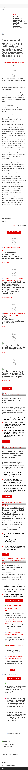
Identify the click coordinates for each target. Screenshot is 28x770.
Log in (13, 225)
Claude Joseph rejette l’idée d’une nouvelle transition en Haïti (14, 400)
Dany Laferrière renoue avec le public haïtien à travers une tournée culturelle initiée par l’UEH (14, 454)
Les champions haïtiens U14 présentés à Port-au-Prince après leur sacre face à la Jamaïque (19, 21)
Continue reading (6, 262)
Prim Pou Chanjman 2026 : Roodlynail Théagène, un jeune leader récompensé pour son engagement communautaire (13, 481)
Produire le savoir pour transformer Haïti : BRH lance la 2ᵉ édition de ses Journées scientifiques (13, 374)
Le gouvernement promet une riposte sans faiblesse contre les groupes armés (14, 663)
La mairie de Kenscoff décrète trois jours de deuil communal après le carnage (15, 626)
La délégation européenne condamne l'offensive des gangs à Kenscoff (14, 639)
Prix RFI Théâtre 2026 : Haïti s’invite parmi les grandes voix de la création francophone (15, 474)
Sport (15, 14)
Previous (24, 22)
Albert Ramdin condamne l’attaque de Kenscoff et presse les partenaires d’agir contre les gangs (15, 650)
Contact (4, 768)
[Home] (4, 9)
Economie (5, 223)
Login (19, 1)
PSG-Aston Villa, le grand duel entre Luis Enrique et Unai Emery (15, 590)
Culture (4, 449)
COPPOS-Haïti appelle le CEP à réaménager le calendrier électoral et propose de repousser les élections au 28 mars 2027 (14, 425)
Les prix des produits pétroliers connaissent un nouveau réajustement (13, 347)
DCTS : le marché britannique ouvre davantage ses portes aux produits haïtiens (13, 320)
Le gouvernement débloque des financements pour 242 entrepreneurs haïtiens (12, 255)
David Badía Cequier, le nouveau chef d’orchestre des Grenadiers (12, 567)
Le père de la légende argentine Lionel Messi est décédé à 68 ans (14, 595)
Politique (5, 396)
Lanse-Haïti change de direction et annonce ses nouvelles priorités (14, 418)
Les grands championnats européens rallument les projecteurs (15, 585)
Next (26, 22)
